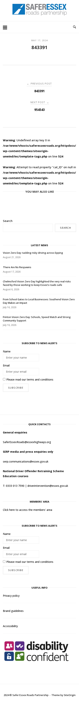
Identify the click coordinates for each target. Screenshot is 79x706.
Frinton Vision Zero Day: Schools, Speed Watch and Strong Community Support (37, 318)
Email (6, 365)
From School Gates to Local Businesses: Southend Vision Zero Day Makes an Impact (39, 301)
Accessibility (10, 626)
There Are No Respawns (17, 267)
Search (7, 221)
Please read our (29, 379)
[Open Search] (74, 27)
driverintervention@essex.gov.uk (47, 486)
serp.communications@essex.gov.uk (25, 461)
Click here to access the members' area (27, 510)
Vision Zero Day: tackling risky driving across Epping (33, 252)
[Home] (39, 14)
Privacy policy (11, 595)
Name (7, 351)
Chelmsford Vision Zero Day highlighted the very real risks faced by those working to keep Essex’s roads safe (37, 283)
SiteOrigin (70, 695)
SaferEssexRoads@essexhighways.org (27, 442)
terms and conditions (40, 379)
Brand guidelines (13, 611)
